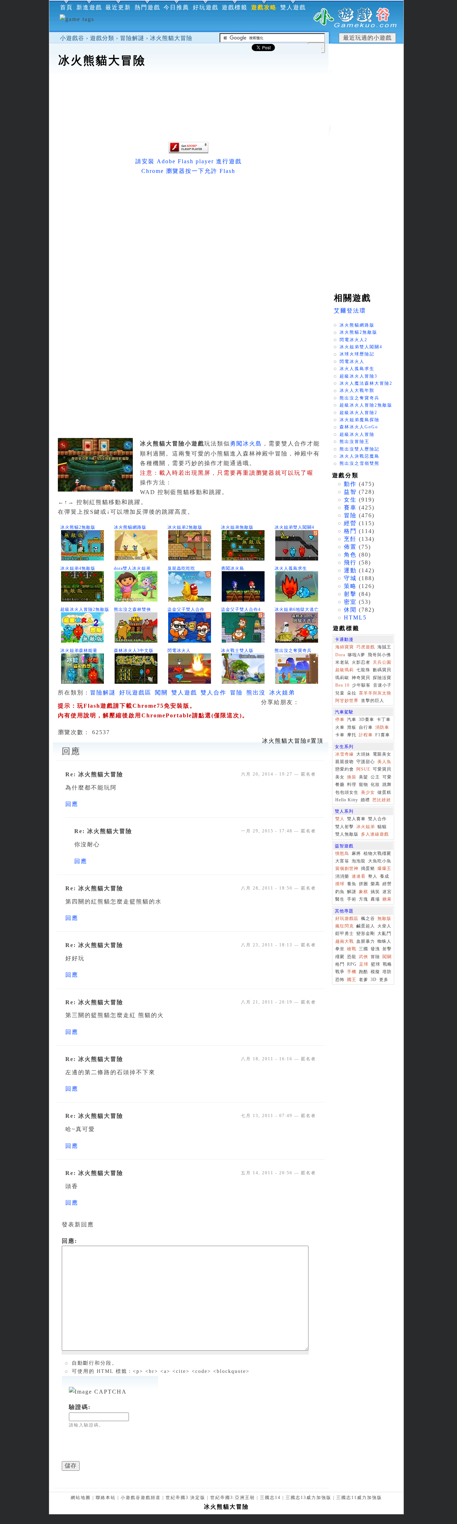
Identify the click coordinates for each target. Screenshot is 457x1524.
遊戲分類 (102, 38)
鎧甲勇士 (344, 933)
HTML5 (355, 617)
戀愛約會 (344, 769)
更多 (383, 979)
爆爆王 (384, 868)
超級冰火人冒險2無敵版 (84, 609)
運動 (350, 570)
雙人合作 (213, 692)
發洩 (375, 948)
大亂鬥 (384, 933)
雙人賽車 (356, 818)
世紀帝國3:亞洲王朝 (232, 1497)
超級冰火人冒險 (357, 434)
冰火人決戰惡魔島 (360, 456)
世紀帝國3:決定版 (185, 1497)
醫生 (340, 899)
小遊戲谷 (72, 38)
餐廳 (340, 784)
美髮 (363, 777)
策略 (350, 586)
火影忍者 (361, 662)
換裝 (351, 777)
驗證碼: (80, 1407)
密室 (350, 602)
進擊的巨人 (372, 700)
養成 (384, 876)
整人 (372, 876)
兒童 (340, 693)
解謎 (351, 891)
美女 (340, 777)
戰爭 (340, 971)
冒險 (236, 692)
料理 (351, 784)
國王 (351, 979)
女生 (350, 500)
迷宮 (387, 891)
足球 (363, 964)
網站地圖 (81, 1497)
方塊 (363, 899)
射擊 (350, 594)
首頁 (66, 7)
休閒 (350, 610)
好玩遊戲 (206, 7)
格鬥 (350, 531)
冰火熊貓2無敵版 (77, 527)
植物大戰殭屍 (377, 853)
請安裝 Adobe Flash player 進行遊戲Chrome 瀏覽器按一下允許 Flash (188, 166)
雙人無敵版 (346, 834)
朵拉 (351, 693)
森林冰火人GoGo (359, 426)
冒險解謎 (132, 38)
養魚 (351, 883)
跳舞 (387, 784)
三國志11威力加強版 (359, 1497)
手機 (351, 971)
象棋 (363, 891)
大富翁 (342, 860)
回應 (71, 804)
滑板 (351, 727)
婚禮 (365, 799)
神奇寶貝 (361, 677)
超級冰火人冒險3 (358, 376)
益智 (350, 492)
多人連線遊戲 (375, 834)
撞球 (340, 883)
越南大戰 (344, 941)
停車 (340, 719)
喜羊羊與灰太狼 (375, 693)
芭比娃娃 (381, 799)
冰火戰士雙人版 (237, 650)
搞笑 (375, 891)
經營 (350, 523)
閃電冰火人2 (353, 339)
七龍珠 (363, 669)
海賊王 (384, 646)
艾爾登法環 (350, 311)
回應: (69, 1241)
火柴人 (384, 925)
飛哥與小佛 (379, 654)
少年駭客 (361, 685)
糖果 (387, 899)
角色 (350, 555)
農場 (375, 899)
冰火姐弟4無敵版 (77, 568)
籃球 (375, 964)
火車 (340, 727)
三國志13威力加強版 (308, 1497)
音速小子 (382, 685)
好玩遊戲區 (135, 692)
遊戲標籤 (234, 7)
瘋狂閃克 (344, 925)
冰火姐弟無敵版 (237, 527)
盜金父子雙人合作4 (241, 609)
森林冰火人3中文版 (134, 650)
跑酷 (363, 971)
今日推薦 (176, 7)
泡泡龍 (359, 860)
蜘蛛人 (384, 941)
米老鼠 (342, 662)
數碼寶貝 (382, 669)
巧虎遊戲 (365, 646)
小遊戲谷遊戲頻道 (141, 1497)
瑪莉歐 (342, 677)
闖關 (161, 692)
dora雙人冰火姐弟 (132, 568)
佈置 (350, 547)
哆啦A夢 (356, 654)
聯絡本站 (106, 1497)
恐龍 (351, 956)
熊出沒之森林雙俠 (132, 609)
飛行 (350, 562)
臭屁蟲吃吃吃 (181, 568)
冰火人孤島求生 (291, 568)
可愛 (387, 777)
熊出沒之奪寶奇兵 (293, 650)
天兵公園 (382, 662)
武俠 (363, 956)
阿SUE (363, 769)
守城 (350, 578)
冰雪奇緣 (344, 754)
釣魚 (340, 891)
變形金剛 (365, 933)
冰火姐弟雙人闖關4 (294, 527)
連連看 (359, 876)
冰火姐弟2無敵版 (184, 527)
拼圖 (363, 883)
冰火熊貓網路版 (130, 527)
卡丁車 (384, 719)
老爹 (363, 979)
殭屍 (340, 956)
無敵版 (384, 918)
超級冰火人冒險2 (358, 412)
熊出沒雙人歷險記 (360, 449)
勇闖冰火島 (246, 443)
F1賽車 (382, 734)
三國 (363, 948)
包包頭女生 (346, 792)
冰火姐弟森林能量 (78, 650)
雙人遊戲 (293, 7)
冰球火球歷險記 (357, 354)
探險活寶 (382, 677)
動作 (350, 484)
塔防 (387, 971)
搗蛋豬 (368, 868)
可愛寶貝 (382, 769)
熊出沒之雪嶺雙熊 (360, 463)
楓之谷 (368, 918)
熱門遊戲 (147, 7)
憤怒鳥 (342, 853)
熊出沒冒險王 (355, 441)
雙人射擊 (344, 826)
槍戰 (351, 948)
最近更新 (118, 7)
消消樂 (342, 876)
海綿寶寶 (344, 646)
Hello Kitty (346, 799)
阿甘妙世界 (346, 700)
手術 (351, 899)
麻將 (356, 853)
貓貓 (382, 826)
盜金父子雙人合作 (186, 609)
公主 (375, 777)
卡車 (340, 734)
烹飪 (350, 539)
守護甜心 (365, 761)
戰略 (387, 964)
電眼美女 (382, 754)
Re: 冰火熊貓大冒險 (94, 774)
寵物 (363, 784)
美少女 (368, 792)
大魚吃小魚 (379, 860)
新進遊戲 (89, 7)
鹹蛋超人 (365, 925)
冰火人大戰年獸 (357, 390)
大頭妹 (363, 754)
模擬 (375, 971)
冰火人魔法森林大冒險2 (366, 383)
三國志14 (270, 1497)
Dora (340, 654)
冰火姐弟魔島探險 (360, 419)
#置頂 (292, 741)
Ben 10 (342, 685)
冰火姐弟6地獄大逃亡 (297, 609)
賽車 (350, 507)
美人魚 (384, 761)
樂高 (375, 883)
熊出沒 (256, 692)
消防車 (382, 727)
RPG (352, 964)
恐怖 (340, 979)
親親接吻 (344, 761)
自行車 (366, 727)
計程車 (366, 734)
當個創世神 (346, 868)
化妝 (375, 784)
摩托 (351, 734)
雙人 (340, 818)
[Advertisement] (189, 91)
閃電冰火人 (179, 650)
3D (374, 979)
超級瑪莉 (344, 669)
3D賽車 (366, 719)
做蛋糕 (384, 792)
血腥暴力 (365, 941)
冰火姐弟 (282, 692)
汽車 (351, 719)
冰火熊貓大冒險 (171, 38)
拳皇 (340, 948)
